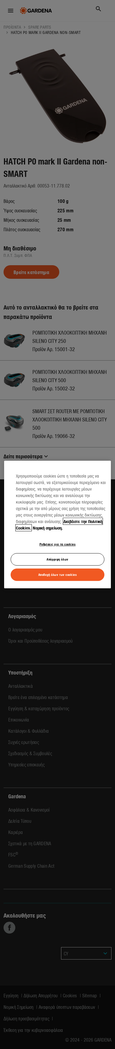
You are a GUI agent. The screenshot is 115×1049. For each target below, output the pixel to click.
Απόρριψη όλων (57, 559)
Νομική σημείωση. (48, 528)
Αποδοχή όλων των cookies (57, 574)
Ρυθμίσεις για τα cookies (58, 544)
